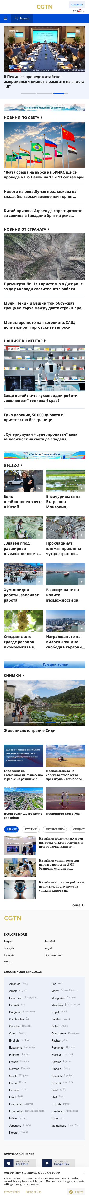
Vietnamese (65, 1125)
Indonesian (26, 1110)
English (8, 941)
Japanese (20, 1125)
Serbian (61, 1061)
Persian (61, 1019)
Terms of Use (33, 1192)
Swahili (62, 1082)
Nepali (59, 1011)
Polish (60, 1025)
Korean (18, 1132)
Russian (62, 1054)
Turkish (61, 1104)
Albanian (19, 983)
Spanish (62, 1075)
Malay (64, 990)
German (19, 1068)
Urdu (58, 1118)
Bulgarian (22, 1011)
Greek (19, 1075)
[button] (28, 93)
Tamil (59, 1089)
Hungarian (21, 1104)
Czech (17, 1033)
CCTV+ (8, 962)
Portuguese (65, 1033)
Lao (57, 983)
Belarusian (23, 997)
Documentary (53, 955)
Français (9, 948)
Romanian (63, 1047)
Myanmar (66, 1004)
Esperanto (22, 1047)
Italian (18, 1118)
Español (50, 941)
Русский (9, 955)
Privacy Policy (12, 1192)
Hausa (17, 1082)
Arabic (17, 990)
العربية (48, 948)
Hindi (16, 1096)
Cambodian (19, 1019)
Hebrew (18, 1089)
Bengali (17, 1004)
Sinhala (61, 1068)
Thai (57, 1096)
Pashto (60, 1040)
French (19, 1061)
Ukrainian (65, 1110)
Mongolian (64, 997)
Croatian (20, 1025)
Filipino (19, 1054)
